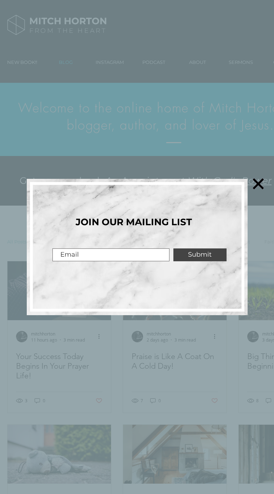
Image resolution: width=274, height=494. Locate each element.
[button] (258, 184)
